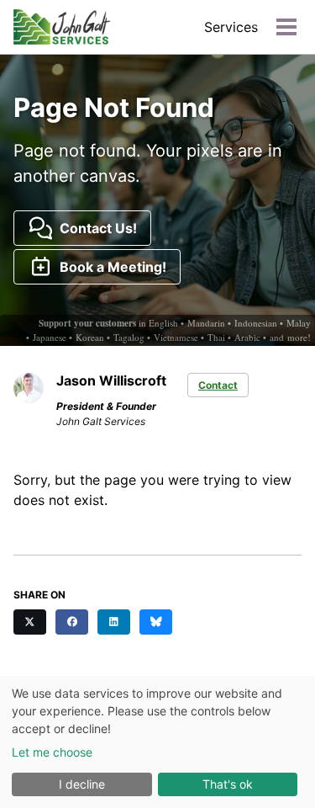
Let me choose (52, 752)
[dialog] (157, 742)
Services (231, 27)
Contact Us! (95, 228)
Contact (218, 385)
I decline (82, 784)
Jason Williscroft (111, 380)
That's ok (227, 784)
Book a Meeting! (109, 266)
